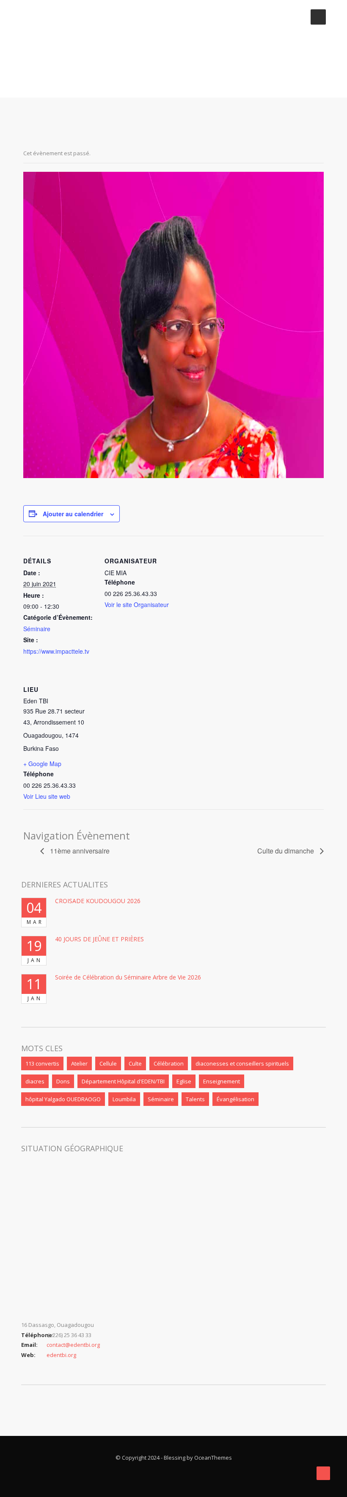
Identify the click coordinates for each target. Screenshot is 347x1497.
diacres (34, 1081)
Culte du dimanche (286, 851)
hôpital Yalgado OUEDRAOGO (63, 1099)
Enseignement (221, 1081)
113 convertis (42, 1063)
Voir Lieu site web (46, 796)
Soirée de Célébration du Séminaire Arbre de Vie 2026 (128, 977)
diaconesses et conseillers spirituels (242, 1063)
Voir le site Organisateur (137, 604)
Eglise (183, 1081)
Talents (195, 1099)
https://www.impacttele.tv (56, 651)
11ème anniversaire (79, 851)
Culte (135, 1063)
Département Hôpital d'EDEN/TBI (123, 1081)
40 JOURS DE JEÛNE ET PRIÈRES (99, 939)
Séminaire (36, 628)
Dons (63, 1081)
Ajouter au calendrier (73, 513)
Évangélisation (235, 1099)
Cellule (108, 1063)
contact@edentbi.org (73, 1345)
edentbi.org (61, 1355)
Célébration (169, 1063)
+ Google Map (42, 763)
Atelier (79, 1063)
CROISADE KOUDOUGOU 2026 (97, 901)
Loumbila (124, 1099)
